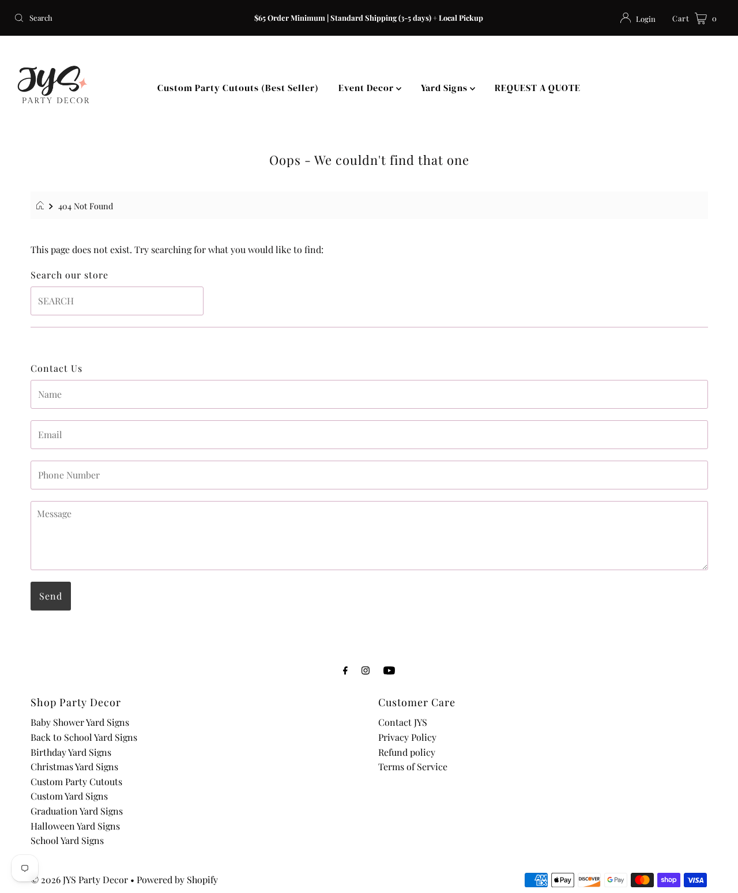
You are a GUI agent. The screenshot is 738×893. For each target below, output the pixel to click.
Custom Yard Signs (69, 796)
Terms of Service (412, 766)
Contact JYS (402, 722)
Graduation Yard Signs (77, 811)
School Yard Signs (67, 840)
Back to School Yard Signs (84, 737)
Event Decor (367, 87)
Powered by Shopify (177, 879)
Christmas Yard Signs (74, 766)
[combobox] (126, 17)
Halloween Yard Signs (75, 826)
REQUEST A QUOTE (538, 87)
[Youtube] (389, 669)
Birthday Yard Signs (71, 752)
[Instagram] (366, 669)
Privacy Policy (407, 737)
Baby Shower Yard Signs (80, 722)
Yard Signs (445, 87)
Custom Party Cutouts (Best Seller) (238, 87)
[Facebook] (345, 669)
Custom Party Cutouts (76, 781)
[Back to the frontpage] (41, 205)
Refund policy (406, 752)
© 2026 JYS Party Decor (79, 879)
